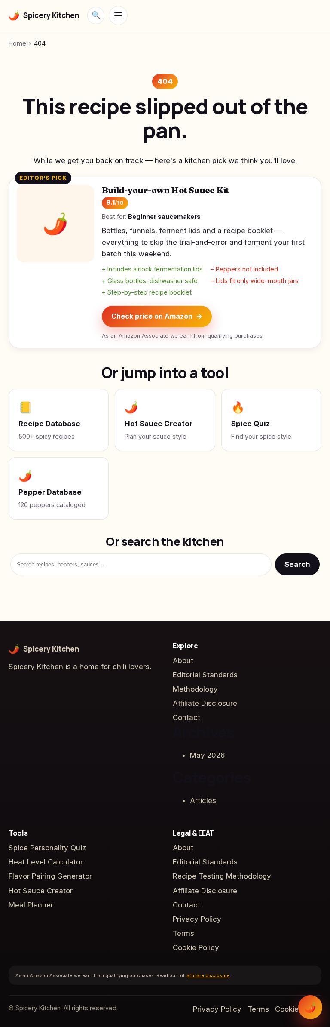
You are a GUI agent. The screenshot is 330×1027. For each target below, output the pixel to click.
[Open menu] (118, 15)
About (183, 660)
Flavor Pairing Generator (50, 876)
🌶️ (310, 1007)
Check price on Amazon (156, 316)
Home (17, 43)
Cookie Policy (196, 947)
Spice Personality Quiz (47, 847)
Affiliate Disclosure (205, 703)
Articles (203, 800)
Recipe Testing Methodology (222, 876)
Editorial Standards (205, 674)
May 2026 (207, 755)
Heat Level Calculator (46, 862)
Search (297, 564)
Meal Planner (31, 905)
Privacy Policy (197, 919)
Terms (183, 933)
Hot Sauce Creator (41, 890)
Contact (186, 717)
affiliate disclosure (208, 975)
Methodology (195, 689)
